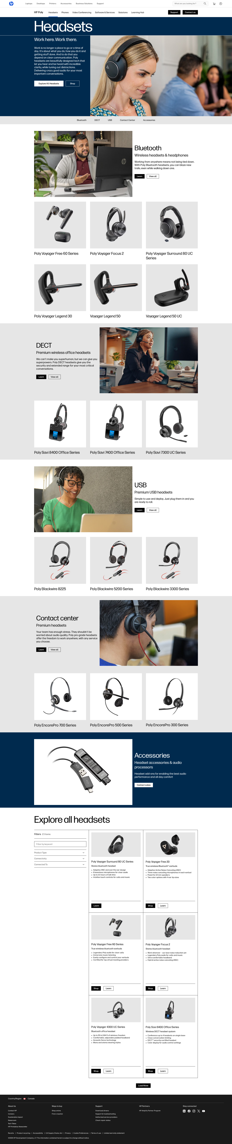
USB (110, 120)
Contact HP (12, 1111)
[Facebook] (189, 1111)
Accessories (66, 3)
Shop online (56, 1111)
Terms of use (96, 1133)
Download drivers (102, 1111)
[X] (198, 1111)
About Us (12, 1106)
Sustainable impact (15, 1117)
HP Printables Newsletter (17, 1127)
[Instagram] (194, 1111)
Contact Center (127, 120)
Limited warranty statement (114, 1133)
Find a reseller (57, 1114)
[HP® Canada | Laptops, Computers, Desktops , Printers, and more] (11, 3)
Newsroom (12, 1120)
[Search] (205, 3)
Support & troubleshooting (105, 1114)
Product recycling (23, 1133)
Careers (11, 1114)
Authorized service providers (106, 1117)
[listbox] (60, 852)
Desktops (41, 3)
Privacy (68, 1133)
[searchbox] (188, 3)
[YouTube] (203, 1111)
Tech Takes (12, 1124)
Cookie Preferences (80, 1133)
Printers (52, 3)
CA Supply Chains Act (54, 1133)
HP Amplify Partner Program (149, 1111)
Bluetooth (81, 120)
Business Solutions (84, 3)
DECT (97, 120)
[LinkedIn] (184, 1111)
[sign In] (221, 3)
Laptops (28, 3)
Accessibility (38, 1133)
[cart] (214, 3)
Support (100, 3)
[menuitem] (29, 3)
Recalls (11, 1133)
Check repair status (102, 1120)
